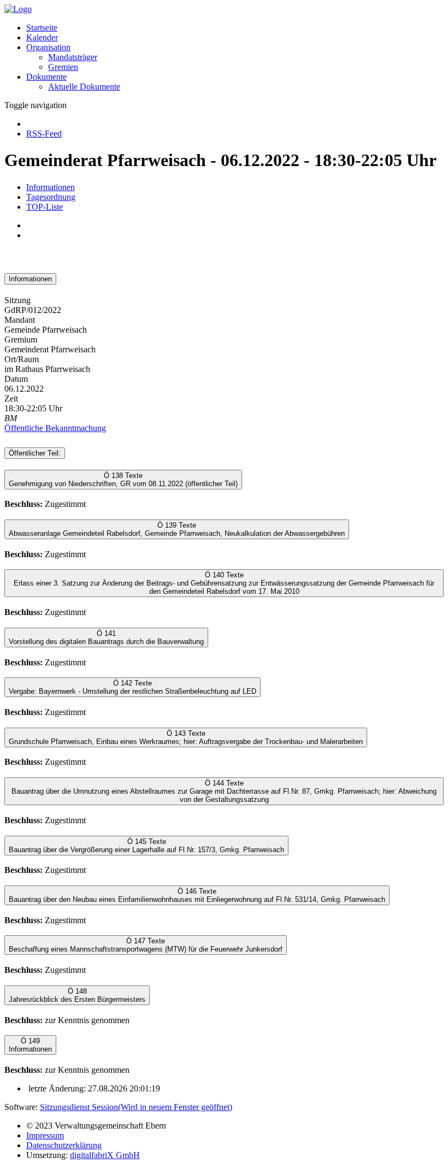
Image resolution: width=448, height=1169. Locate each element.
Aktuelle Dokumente (84, 86)
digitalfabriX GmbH (105, 1155)
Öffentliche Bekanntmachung (55, 428)
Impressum (45, 1135)
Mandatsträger (72, 57)
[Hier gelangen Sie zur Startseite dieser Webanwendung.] (18, 9)
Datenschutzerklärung (64, 1145)
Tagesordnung (50, 197)
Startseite (41, 27)
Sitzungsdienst (136, 1107)
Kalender (42, 37)
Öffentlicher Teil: (35, 453)
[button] (48, 47)
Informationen (50, 187)
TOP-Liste (44, 206)
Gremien (63, 67)
